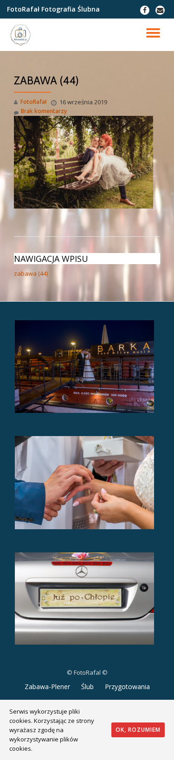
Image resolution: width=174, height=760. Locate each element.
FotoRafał (33, 102)
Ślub (87, 686)
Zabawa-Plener (47, 686)
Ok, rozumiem (138, 730)
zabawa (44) (31, 273)
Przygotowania (127, 686)
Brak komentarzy (44, 111)
